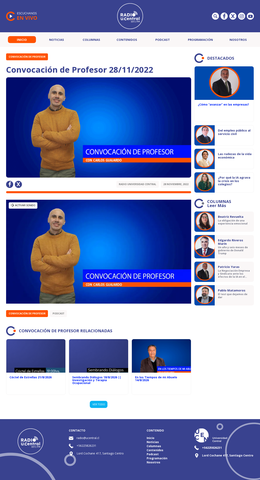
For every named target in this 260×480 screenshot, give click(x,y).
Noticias (56, 40)
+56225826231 (86, 446)
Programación (200, 40)
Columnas (91, 40)
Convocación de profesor (27, 56)
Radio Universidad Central (137, 184)
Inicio (22, 40)
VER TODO (98, 404)
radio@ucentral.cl (88, 438)
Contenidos (127, 40)
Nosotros (238, 40)
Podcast (162, 40)
